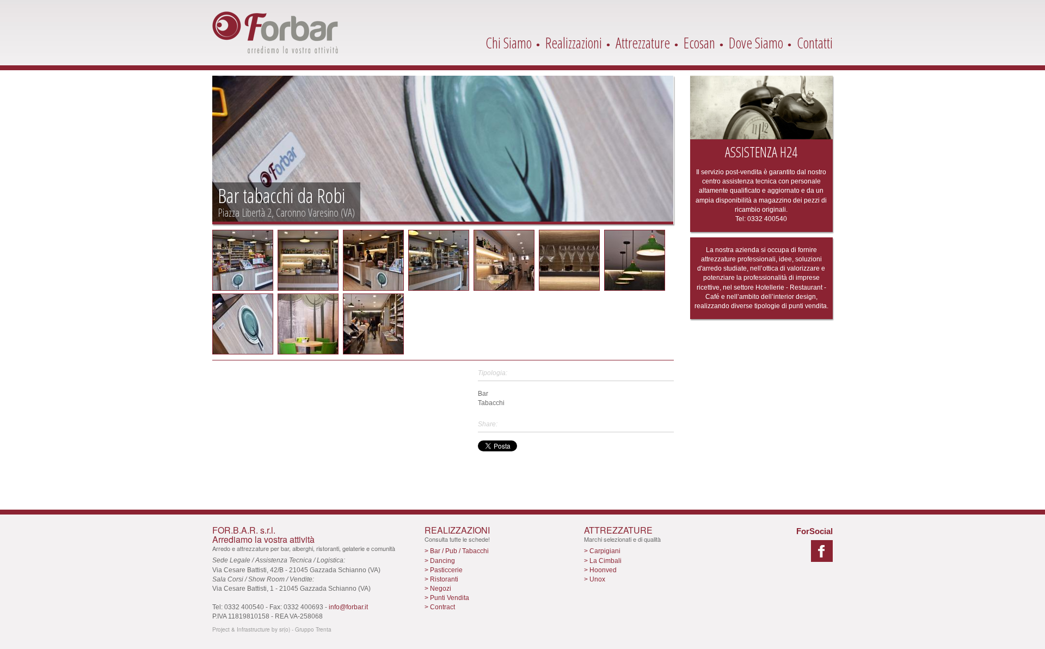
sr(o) (284, 629)
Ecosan (699, 43)
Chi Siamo (508, 43)
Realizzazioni (573, 43)
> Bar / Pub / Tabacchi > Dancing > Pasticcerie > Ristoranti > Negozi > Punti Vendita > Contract (457, 579)
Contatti (815, 43)
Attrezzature (643, 43)
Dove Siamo (756, 43)
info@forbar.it (348, 607)
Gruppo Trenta (313, 629)
